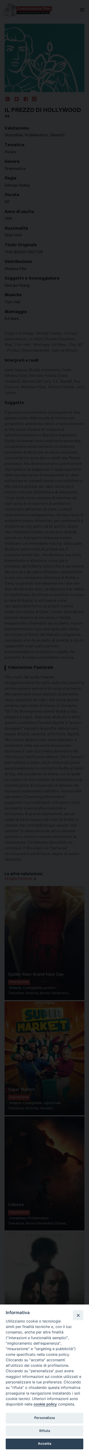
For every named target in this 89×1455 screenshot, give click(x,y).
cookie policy (45, 1404)
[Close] (78, 1315)
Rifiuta (44, 1431)
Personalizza (44, 1418)
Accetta (44, 1444)
